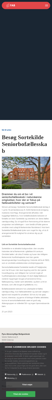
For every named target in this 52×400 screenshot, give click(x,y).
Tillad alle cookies (20, 394)
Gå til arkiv (6, 130)
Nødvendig (12, 374)
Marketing (11, 378)
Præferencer (27, 374)
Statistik (41, 374)
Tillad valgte (27, 384)
